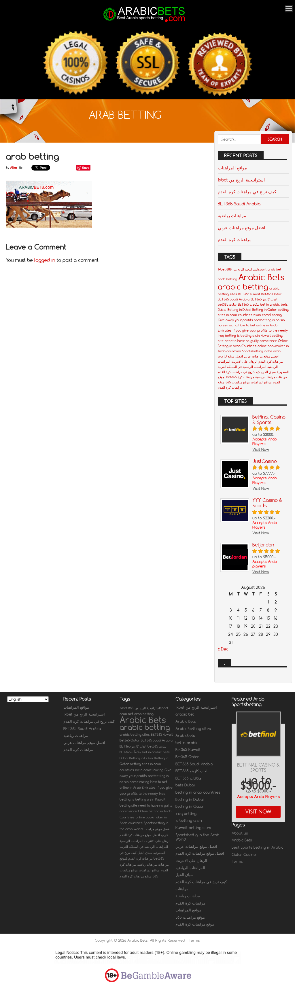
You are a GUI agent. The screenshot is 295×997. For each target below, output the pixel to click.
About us (240, 833)
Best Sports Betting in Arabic (257, 847)
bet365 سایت (227, 304)
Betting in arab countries (197, 792)
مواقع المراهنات (232, 168)
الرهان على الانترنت (244, 362)
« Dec (223, 649)
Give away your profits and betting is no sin (251, 320)
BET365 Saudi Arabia (239, 204)
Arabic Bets (261, 277)
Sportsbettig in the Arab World (197, 837)
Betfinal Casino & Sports (258, 767)
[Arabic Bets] (144, 22)
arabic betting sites (135, 735)
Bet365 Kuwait (188, 749)
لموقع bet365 (227, 377)
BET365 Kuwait (249, 294)
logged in (44, 260)
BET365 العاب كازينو (264, 299)
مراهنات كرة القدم (234, 239)
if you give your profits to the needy (260, 330)
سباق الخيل (268, 372)
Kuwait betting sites (193, 827)
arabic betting (243, 286)
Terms (237, 861)
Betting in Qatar (264, 310)
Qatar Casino (244, 854)
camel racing (272, 315)
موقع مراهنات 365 (238, 382)
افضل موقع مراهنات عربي (241, 227)
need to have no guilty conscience (251, 341)
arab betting (227, 279)
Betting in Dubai (239, 310)
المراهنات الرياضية (131, 841)
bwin (257, 315)
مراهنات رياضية (232, 215)
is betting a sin (248, 336)
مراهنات (281, 377)
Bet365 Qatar (271, 294)
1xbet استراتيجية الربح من (241, 180)
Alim (13, 168)
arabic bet (184, 714)
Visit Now (258, 811)
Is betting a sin (188, 820)
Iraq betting (227, 336)
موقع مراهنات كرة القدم (136, 876)
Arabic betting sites (193, 728)
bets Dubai (185, 785)
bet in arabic (270, 304)
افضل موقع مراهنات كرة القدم (140, 835)
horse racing (227, 325)
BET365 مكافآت (248, 304)
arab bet (274, 269)
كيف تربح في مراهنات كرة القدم (247, 191)
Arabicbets (185, 735)
